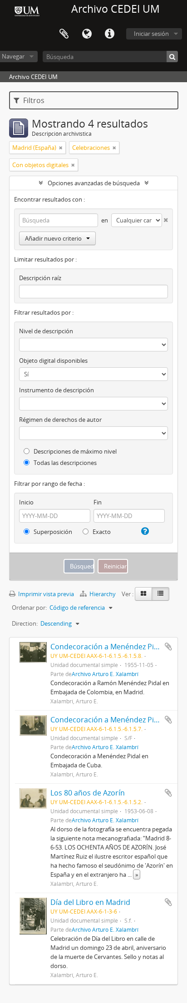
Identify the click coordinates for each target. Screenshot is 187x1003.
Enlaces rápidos (109, 34)
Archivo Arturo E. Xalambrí (105, 673)
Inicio (26, 502)
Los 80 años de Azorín (87, 793)
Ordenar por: (29, 607)
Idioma (86, 34)
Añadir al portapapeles (168, 646)
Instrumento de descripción (56, 390)
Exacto (101, 532)
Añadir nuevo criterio (53, 238)
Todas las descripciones (64, 463)
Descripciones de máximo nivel (74, 451)
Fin (98, 502)
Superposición (52, 532)
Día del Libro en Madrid (90, 902)
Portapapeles (64, 34)
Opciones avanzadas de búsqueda (94, 183)
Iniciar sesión (151, 34)
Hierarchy (102, 594)
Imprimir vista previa (45, 594)
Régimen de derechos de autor (60, 419)
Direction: (25, 623)
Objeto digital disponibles (53, 360)
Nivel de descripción (46, 331)
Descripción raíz (40, 278)
